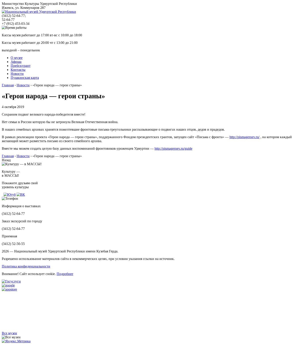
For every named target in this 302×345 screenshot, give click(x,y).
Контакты (18, 70)
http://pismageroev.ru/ (244, 137)
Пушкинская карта (25, 77)
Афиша (16, 62)
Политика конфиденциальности (26, 266)
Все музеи (9, 333)
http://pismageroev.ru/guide (173, 148)
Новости (17, 74)
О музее (17, 58)
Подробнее (65, 274)
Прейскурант (21, 66)
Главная (8, 85)
